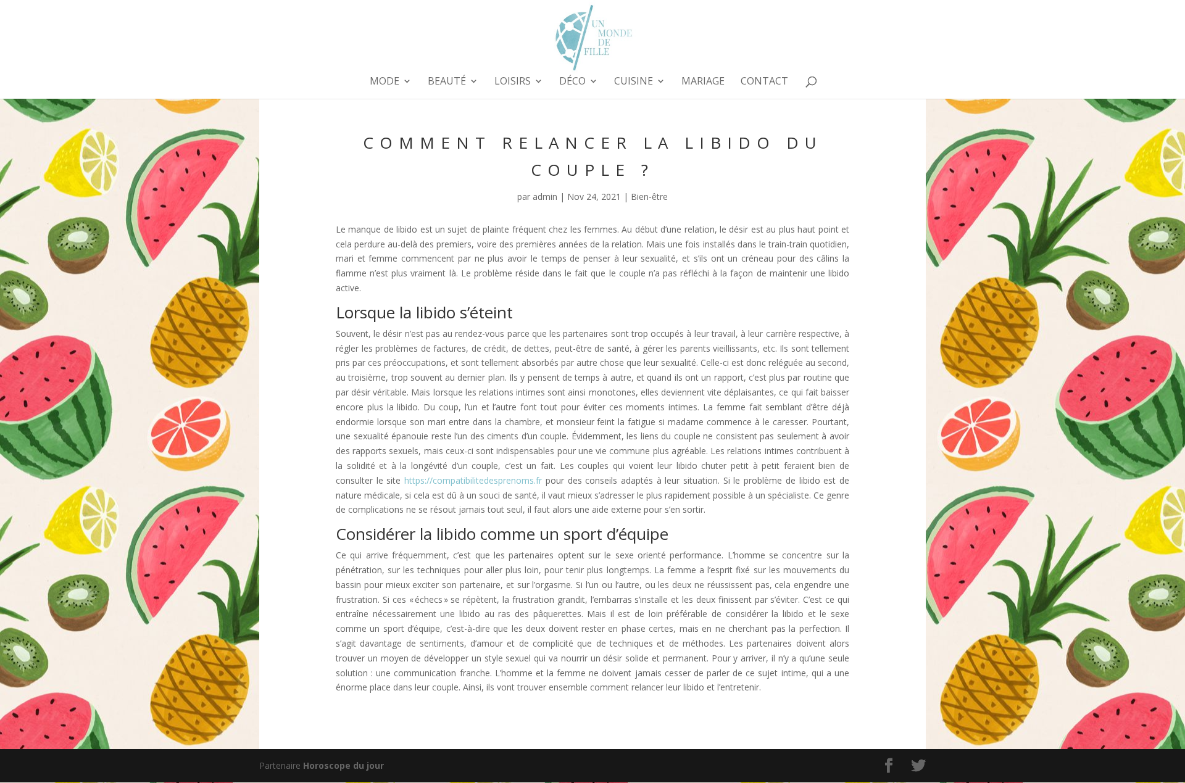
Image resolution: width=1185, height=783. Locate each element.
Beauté (447, 82)
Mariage (703, 82)
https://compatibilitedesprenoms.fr (473, 480)
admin (545, 196)
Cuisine (633, 82)
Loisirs (512, 82)
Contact (764, 82)
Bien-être (649, 196)
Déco (572, 82)
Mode (384, 82)
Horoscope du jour (343, 765)
